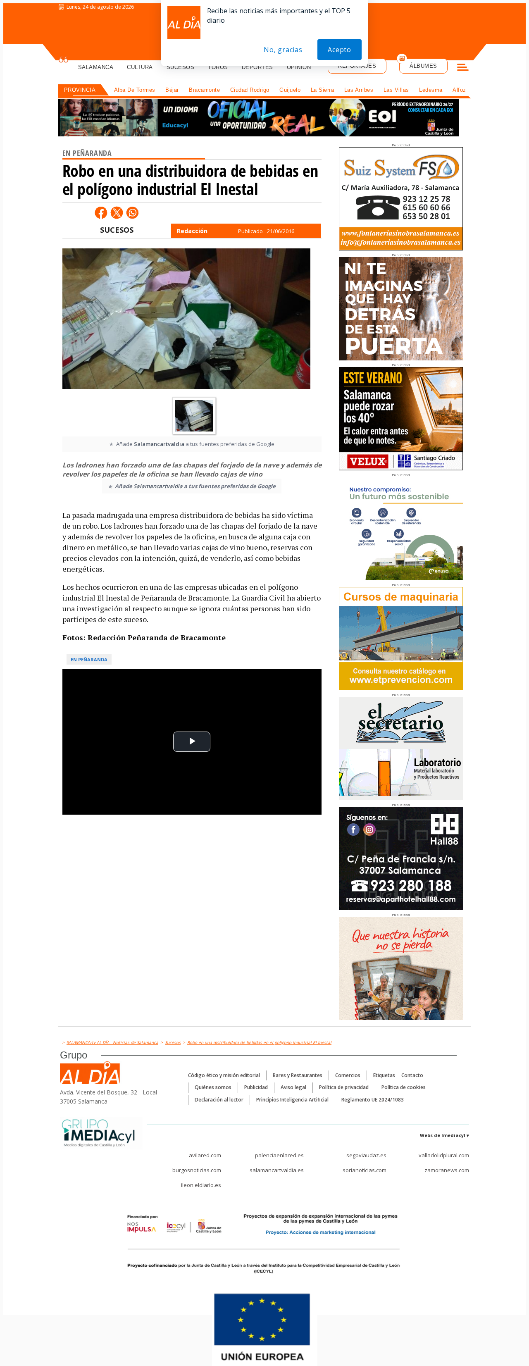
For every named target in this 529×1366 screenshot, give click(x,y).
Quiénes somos (213, 1087)
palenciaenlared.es (279, 1155)
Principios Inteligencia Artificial (292, 1099)
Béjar (172, 90)
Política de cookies (403, 1087)
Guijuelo (289, 90)
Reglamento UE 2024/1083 (372, 1099)
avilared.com (205, 1155)
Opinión (299, 67)
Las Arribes (359, 90)
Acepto (339, 49)
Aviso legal (293, 1087)
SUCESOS (116, 230)
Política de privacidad (344, 1087)
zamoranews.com (446, 1170)
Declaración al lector (219, 1099)
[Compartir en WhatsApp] (132, 212)
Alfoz (459, 90)
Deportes (257, 67)
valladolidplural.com (444, 1155)
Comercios (347, 1075)
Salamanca (96, 67)
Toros (218, 67)
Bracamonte (204, 90)
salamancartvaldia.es (277, 1170)
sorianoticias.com (364, 1170)
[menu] (463, 68)
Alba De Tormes (134, 90)
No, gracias (283, 49)
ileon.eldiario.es (201, 1185)
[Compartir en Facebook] (100, 212)
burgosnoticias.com (196, 1170)
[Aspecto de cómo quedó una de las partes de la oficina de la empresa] (186, 320)
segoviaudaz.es (366, 1155)
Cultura (140, 67)
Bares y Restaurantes (297, 1075)
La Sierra (322, 90)
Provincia (80, 90)
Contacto (412, 1075)
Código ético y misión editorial (224, 1075)
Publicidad (256, 1087)
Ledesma (431, 90)
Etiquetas (384, 1075)
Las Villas (396, 90)
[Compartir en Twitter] (116, 212)
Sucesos (181, 67)
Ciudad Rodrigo (249, 90)
